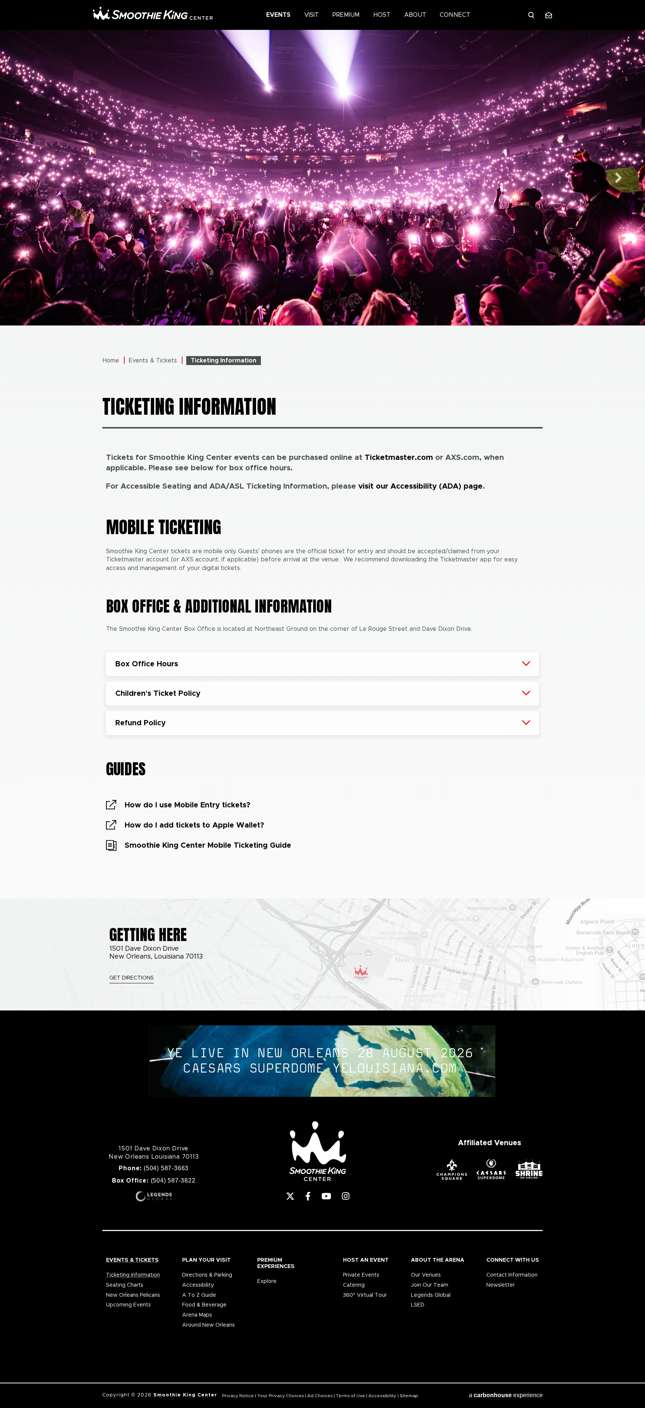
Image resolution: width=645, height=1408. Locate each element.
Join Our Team (429, 1285)
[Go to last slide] (26, 177)
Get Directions (131, 978)
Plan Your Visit (206, 1260)
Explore (267, 1281)
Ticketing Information (133, 1275)
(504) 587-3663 (166, 1168)
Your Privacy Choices (280, 1395)
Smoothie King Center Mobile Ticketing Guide (208, 845)
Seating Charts (124, 1285)
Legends (154, 1196)
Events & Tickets (153, 361)
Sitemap (409, 1395)
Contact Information (512, 1275)
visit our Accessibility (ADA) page (420, 486)
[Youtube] (326, 1196)
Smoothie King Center (153, 13)
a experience (506, 1395)
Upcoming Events (128, 1305)
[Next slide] (618, 177)
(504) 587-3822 (173, 1180)
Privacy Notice (238, 1395)
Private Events (361, 1275)
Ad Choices (320, 1395)
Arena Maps (197, 1315)
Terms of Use (350, 1395)
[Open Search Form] (531, 15)
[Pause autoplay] (635, 40)
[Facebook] (308, 1196)
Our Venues (426, 1275)
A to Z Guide (199, 1295)
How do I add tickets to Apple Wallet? (194, 825)
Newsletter (500, 1285)
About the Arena (437, 1260)
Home (111, 361)
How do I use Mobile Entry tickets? (187, 805)
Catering (354, 1285)
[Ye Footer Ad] (322, 1062)
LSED (417, 1305)
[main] (322, 464)
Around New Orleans (208, 1325)
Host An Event (366, 1260)
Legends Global (431, 1295)
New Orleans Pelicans (133, 1295)
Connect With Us (512, 1260)
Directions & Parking (207, 1275)
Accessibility (198, 1285)
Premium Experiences (276, 1263)
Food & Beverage (204, 1305)
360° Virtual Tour (365, 1295)
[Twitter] (290, 1196)
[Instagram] (345, 1196)
